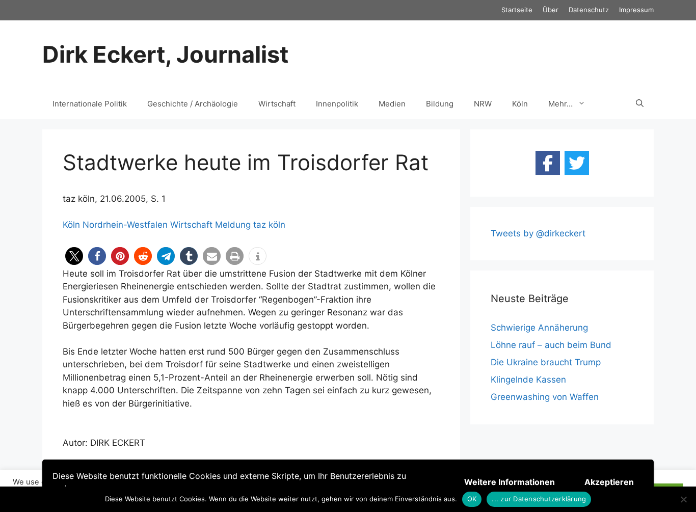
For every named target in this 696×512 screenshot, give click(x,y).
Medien (392, 104)
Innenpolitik (337, 104)
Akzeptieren (609, 482)
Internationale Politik (89, 104)
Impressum (636, 10)
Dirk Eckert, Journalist (165, 54)
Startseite (516, 10)
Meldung (233, 225)
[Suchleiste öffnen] (640, 104)
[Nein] (683, 499)
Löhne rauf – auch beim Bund (551, 345)
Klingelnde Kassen (528, 379)
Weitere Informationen (509, 482)
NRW (483, 104)
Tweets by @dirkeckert (538, 233)
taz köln (269, 225)
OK (472, 499)
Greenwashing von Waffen (545, 397)
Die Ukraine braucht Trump (546, 362)
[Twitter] (577, 163)
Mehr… (560, 104)
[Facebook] (548, 163)
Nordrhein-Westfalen (125, 225)
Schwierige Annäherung (539, 327)
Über (550, 10)
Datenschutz (589, 10)
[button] (74, 256)
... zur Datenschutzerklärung (539, 499)
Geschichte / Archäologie (192, 104)
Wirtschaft (277, 104)
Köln (520, 104)
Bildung (439, 104)
